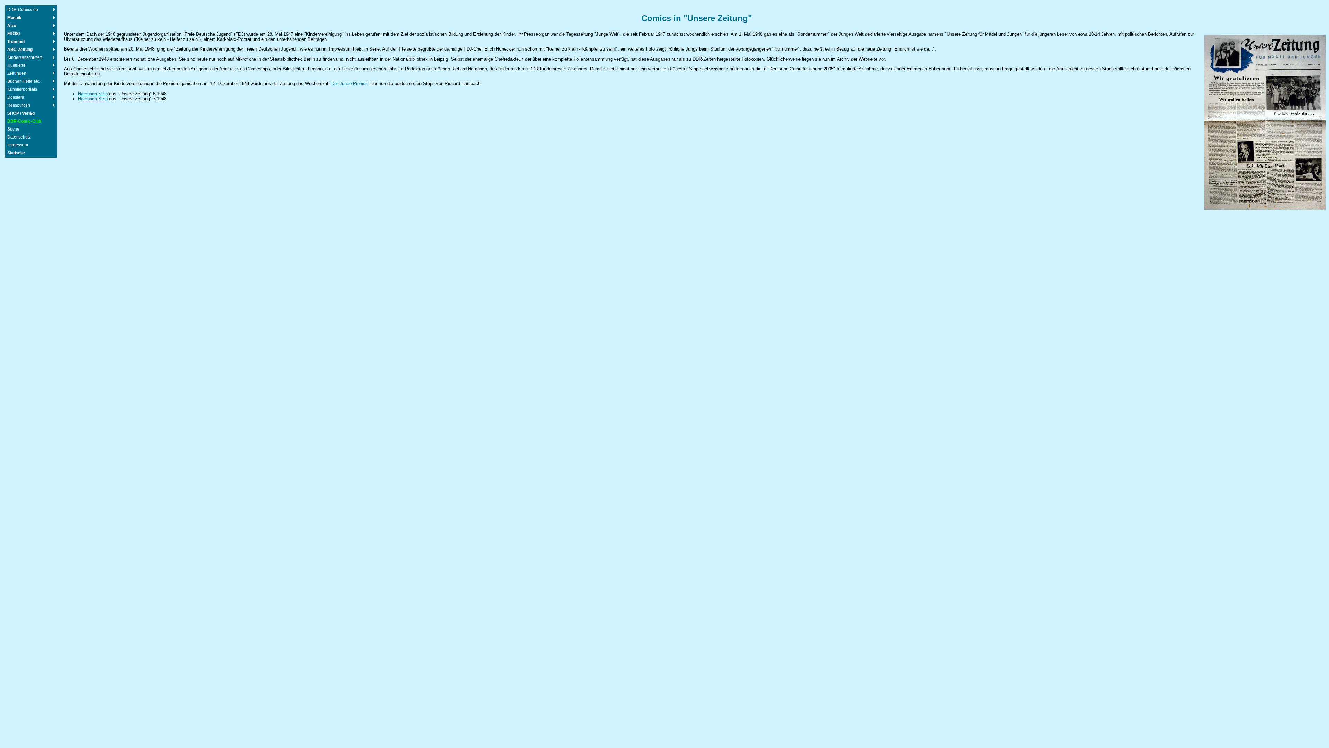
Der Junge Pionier (349, 83)
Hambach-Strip (93, 93)
